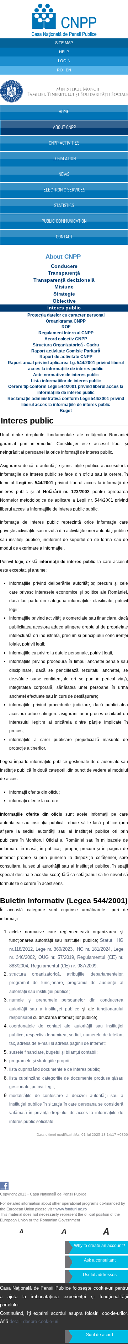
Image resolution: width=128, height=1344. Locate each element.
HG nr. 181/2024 (94, 949)
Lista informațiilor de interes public (66, 380)
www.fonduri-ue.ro (71, 1209)
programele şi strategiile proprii (39, 1060)
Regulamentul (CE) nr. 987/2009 (63, 965)
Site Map (64, 43)
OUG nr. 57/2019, (56, 957)
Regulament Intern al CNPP (66, 332)
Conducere (64, 266)
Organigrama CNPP (66, 321)
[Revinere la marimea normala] (21, 1236)
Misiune (64, 287)
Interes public (64, 308)
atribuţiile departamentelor (94, 974)
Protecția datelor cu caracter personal (66, 315)
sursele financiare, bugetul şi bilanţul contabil (52, 1052)
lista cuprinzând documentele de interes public (54, 1069)
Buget (66, 410)
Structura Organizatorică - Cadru (66, 344)
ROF (66, 326)
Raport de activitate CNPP (65, 356)
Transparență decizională (64, 280)
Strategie (64, 294)
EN (68, 70)
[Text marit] (64, 1236)
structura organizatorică (34, 974)
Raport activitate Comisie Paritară (65, 351)
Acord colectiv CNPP (65, 338)
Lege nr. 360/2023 (54, 949)
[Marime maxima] (106, 1236)
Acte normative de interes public (66, 374)
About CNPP (63, 256)
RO (60, 70)
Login (64, 61)
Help (64, 52)
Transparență (64, 273)
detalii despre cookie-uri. (35, 1321)
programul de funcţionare (36, 982)
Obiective (64, 301)
